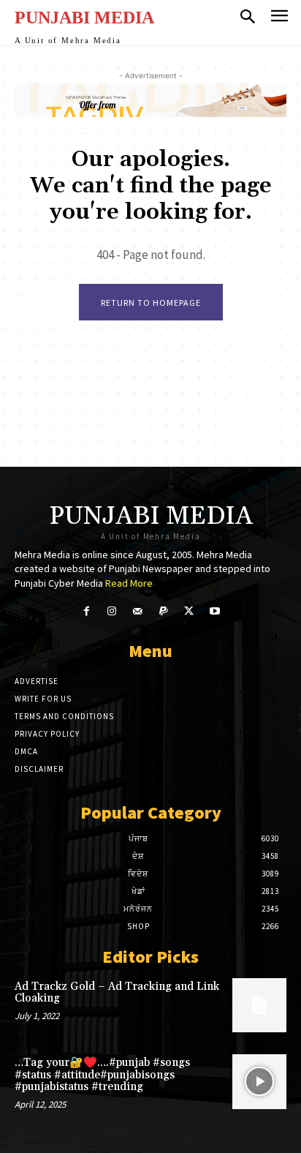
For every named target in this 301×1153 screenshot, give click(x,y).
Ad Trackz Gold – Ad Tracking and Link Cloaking (117, 993)
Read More (129, 583)
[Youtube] (214, 611)
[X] (189, 611)
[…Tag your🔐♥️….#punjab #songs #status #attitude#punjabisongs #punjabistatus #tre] (259, 1081)
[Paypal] (163, 611)
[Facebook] (86, 611)
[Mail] (138, 611)
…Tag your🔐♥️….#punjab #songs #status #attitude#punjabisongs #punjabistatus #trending (102, 1075)
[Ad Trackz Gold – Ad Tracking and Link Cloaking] (259, 1005)
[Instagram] (112, 611)
